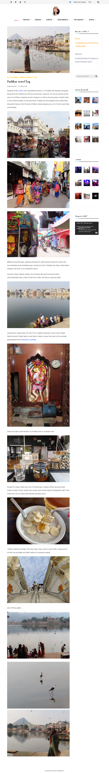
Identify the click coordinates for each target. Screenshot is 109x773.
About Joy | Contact (80, 2)
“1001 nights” (78, 20)
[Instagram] (25, 2)
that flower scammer (28, 340)
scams (20, 91)
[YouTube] (20, 2)
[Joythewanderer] (54, 15)
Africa (91, 20)
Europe (49, 20)
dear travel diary (13, 77)
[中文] (11, 2)
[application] (87, 228)
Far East (26, 20)
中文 (89, 2)
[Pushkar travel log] (38, 72)
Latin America (62, 20)
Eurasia (38, 20)
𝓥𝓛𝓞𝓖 (15, 20)
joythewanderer (12, 86)
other (35, 77)
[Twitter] (15, 2)
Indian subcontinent (26, 77)
